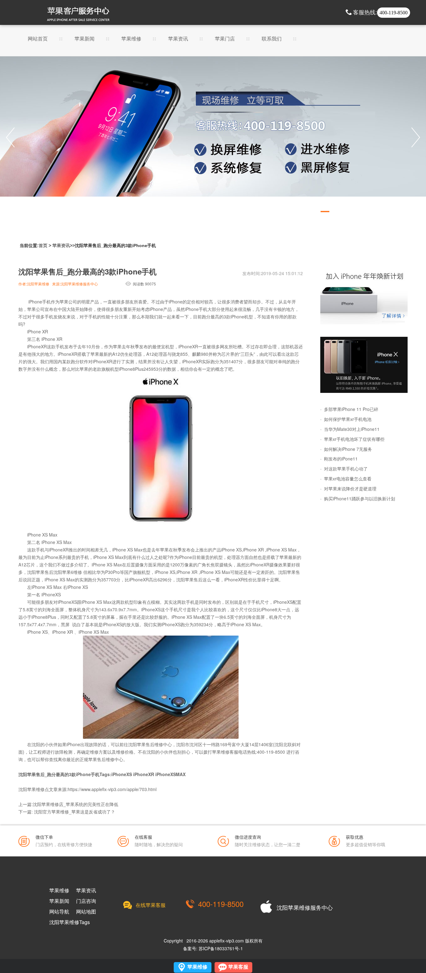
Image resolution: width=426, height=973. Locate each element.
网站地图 (86, 911)
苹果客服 (238, 967)
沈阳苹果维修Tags (69, 922)
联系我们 (272, 39)
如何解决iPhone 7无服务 (348, 449)
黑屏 (65, 624)
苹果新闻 (84, 39)
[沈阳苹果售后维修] (213, 137)
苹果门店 (225, 39)
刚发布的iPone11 (341, 458)
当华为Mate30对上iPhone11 (352, 429)
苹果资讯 (178, 39)
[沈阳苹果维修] (364, 296)
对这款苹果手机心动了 (346, 468)
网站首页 (38, 39)
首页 (43, 245)
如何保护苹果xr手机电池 (347, 419)
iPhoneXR (143, 774)
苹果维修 (131, 39)
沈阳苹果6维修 (67, 572)
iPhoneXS (121, 774)
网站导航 (59, 911)
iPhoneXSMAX (170, 774)
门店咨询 (86, 901)
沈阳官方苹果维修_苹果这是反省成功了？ (74, 811)
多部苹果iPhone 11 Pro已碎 (351, 409)
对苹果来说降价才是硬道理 (350, 488)
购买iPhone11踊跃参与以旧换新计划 (359, 498)
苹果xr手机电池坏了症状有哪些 (354, 439)
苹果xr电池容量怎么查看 (347, 478)
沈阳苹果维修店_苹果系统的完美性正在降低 (75, 804)
